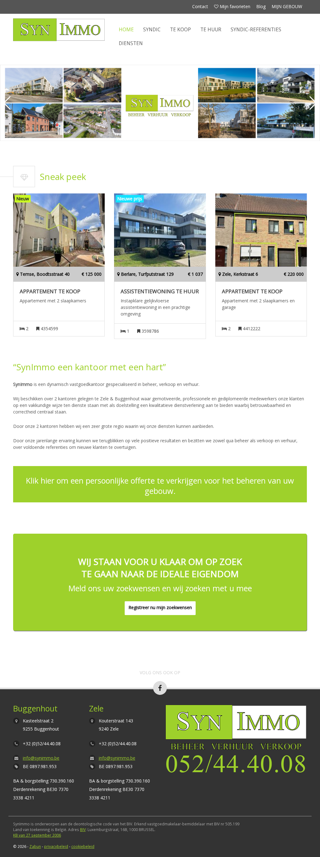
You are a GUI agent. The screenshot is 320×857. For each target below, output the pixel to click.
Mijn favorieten (234, 6)
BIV (83, 829)
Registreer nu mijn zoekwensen (160, 607)
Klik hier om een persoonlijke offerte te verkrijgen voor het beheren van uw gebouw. (160, 485)
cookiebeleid (82, 846)
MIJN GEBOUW (287, 6)
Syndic (152, 29)
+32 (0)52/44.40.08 (42, 744)
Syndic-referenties (256, 29)
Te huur (210, 29)
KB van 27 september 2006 (37, 835)
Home (126, 29)
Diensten (131, 43)
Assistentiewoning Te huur (160, 291)
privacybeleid (56, 846)
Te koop (180, 29)
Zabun (35, 846)
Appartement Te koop (50, 291)
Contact (200, 6)
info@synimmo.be (41, 758)
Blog (261, 6)
